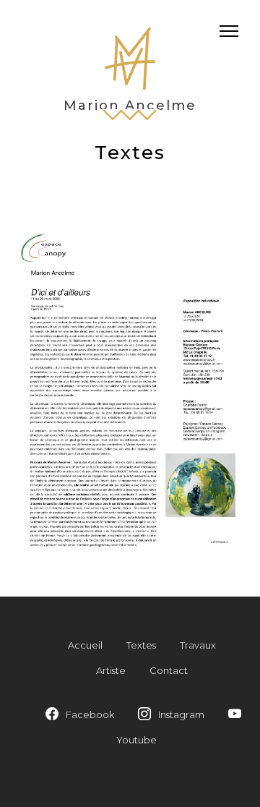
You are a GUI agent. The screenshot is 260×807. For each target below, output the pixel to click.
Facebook (90, 714)
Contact (169, 670)
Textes (141, 645)
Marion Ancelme (130, 105)
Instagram (181, 714)
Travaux (198, 645)
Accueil (85, 645)
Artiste (111, 670)
